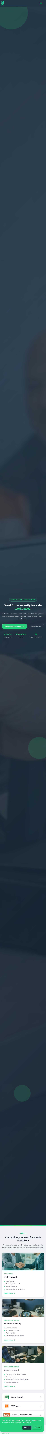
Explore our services (14, 626)
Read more (27, 1422)
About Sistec (36, 626)
